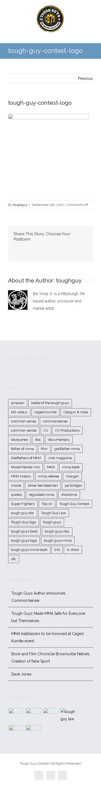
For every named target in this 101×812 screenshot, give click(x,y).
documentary (59, 440)
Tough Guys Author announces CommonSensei (38, 597)
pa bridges (73, 485)
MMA (51, 467)
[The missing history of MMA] (16, 732)
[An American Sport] (33, 732)
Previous (85, 78)
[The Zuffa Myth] (33, 715)
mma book (71, 467)
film (44, 449)
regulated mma (41, 495)
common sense (23, 421)
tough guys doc (57, 531)
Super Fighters (23, 504)
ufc (13, 559)
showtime (69, 495)
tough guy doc (22, 513)
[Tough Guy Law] (68, 715)
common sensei (24, 430)
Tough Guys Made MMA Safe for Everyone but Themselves (48, 617)
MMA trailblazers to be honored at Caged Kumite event (47, 637)
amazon (17, 403)
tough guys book (24, 531)
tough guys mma (58, 540)
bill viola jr (19, 412)
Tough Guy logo (23, 522)
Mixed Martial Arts (25, 467)
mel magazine (60, 458)
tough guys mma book (29, 550)
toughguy (20, 205)
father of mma (22, 449)
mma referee (48, 476)
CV (46, 430)
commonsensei (55, 421)
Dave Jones (21, 674)
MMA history (21, 476)
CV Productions (67, 430)
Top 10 (47, 504)
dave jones (19, 440)
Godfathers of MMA (26, 458)
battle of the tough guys (50, 403)
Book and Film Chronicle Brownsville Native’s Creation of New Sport (50, 657)
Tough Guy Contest (74, 504)
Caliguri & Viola (76, 412)
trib (57, 550)
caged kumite (45, 412)
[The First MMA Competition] (16, 715)
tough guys (52, 522)
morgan (72, 476)
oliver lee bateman (43, 485)
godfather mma (67, 449)
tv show (73, 550)
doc (38, 440)
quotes (16, 495)
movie (16, 485)
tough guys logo (24, 540)
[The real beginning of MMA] (51, 715)
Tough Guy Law (53, 513)
